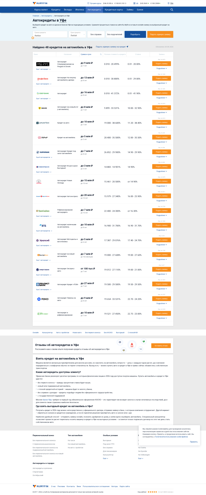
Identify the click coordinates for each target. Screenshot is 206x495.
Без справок (96, 34)
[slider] (33, 38)
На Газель (142, 447)
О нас (53, 486)
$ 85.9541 (144, 3)
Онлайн (36, 332)
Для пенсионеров (110, 451)
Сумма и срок (86, 54)
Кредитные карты (114, 9)
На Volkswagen (144, 455)
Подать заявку (161, 63)
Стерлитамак (38, 472)
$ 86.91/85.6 (108, 3)
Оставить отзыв (161, 345)
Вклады (68, 9)
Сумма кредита (40, 32)
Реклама (61, 486)
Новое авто (77, 332)
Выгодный (120, 332)
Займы (129, 9)
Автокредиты (94, 9)
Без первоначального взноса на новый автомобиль (48, 454)
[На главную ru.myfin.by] (40, 486)
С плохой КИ (133, 332)
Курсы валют (41, 9)
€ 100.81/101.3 (120, 3)
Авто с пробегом (62, 332)
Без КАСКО (108, 332)
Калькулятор (47, 332)
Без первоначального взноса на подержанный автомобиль (45, 448)
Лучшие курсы (95, 3)
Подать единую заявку (160, 34)
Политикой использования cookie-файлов (171, 437)
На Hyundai (142, 451)
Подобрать (135, 34)
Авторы (114, 486)
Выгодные (107, 440)
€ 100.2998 (155, 3)
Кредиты (55, 9)
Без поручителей (114, 34)
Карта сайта (125, 486)
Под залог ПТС (108, 444)
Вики (79, 486)
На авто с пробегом (75, 447)
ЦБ (137, 3)
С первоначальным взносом (44, 444)
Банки (140, 9)
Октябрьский (38, 475)
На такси (71, 440)
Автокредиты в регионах (42, 468)
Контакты (71, 486)
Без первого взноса (92, 332)
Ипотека (79, 9)
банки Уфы (47, 399)
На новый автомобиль (76, 444)
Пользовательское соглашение (96, 486)
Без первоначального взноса (44, 440)
